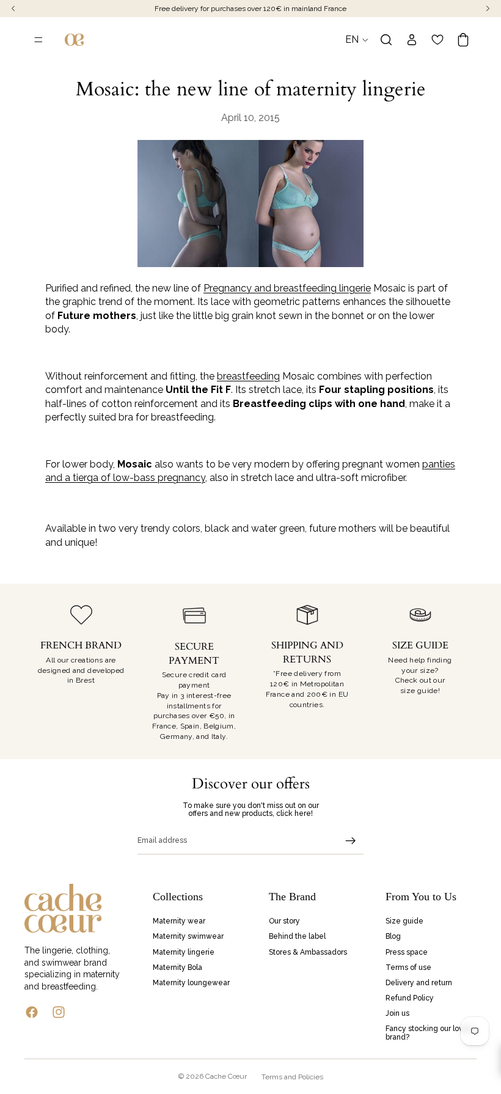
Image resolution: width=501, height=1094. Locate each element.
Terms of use (408, 967)
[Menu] (38, 40)
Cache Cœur (226, 1076)
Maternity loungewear (191, 982)
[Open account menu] (411, 39)
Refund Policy (410, 998)
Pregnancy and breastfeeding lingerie (287, 288)
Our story (284, 921)
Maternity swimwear (188, 937)
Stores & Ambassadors (308, 952)
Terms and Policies (292, 1077)
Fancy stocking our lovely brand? (430, 1033)
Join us (397, 1014)
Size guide (404, 921)
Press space (407, 952)
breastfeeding (248, 376)
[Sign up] (351, 841)
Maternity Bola (177, 967)
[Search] (386, 39)
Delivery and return (419, 982)
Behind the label (297, 937)
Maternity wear (179, 921)
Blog (393, 937)
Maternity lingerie (183, 952)
